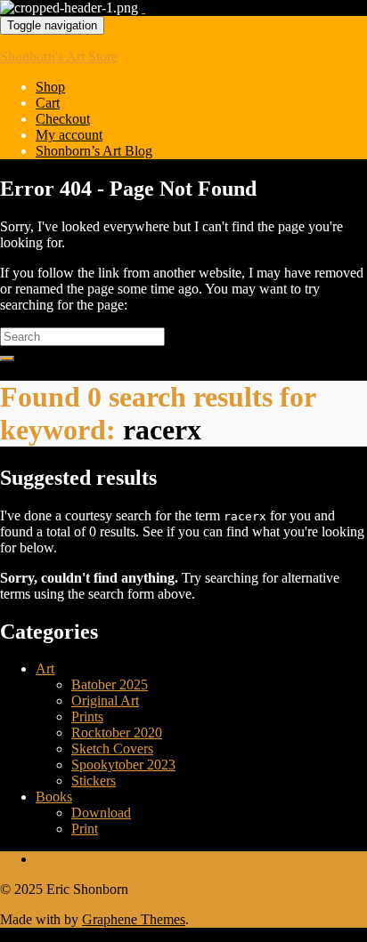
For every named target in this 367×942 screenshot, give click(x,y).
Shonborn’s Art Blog (94, 150)
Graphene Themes (133, 919)
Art (45, 668)
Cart (48, 102)
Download (101, 812)
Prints (87, 716)
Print (84, 828)
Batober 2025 (109, 684)
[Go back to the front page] (143, 7)
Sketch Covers (112, 748)
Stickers (93, 780)
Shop (50, 86)
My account (69, 134)
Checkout (63, 118)
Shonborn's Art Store (59, 56)
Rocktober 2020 (116, 732)
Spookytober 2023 (123, 764)
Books (54, 796)
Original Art (105, 700)
